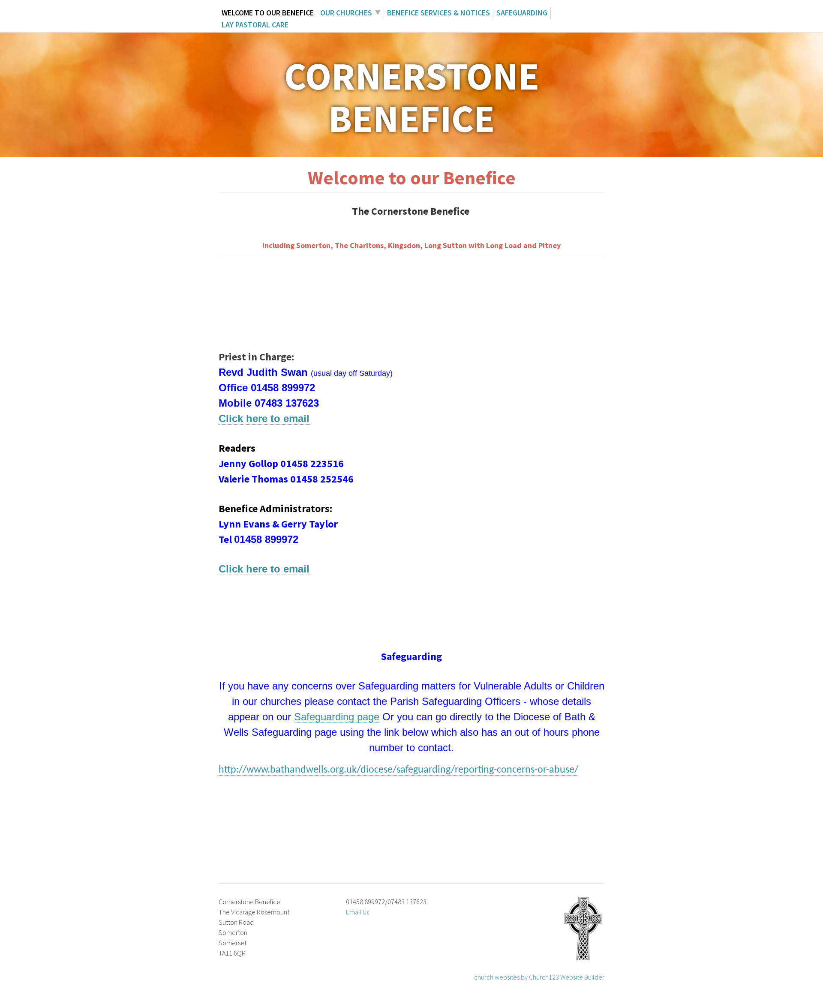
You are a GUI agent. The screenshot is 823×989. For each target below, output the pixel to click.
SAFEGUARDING (521, 13)
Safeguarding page (336, 716)
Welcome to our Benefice (268, 13)
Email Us (357, 912)
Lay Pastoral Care (255, 25)
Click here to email (264, 418)
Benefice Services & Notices (438, 13)
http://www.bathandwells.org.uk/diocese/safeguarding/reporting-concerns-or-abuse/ (398, 770)
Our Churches (346, 13)
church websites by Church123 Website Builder (539, 977)
